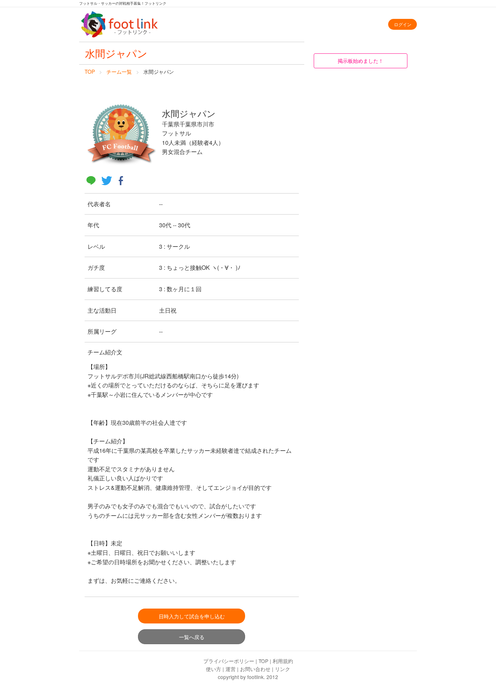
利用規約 (283, 660)
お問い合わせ (255, 668)
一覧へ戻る (191, 637)
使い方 (213, 668)
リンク (282, 668)
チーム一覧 (119, 71)
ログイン (402, 24)
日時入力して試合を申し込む (192, 616)
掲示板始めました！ (360, 60)
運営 (230, 668)
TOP (90, 71)
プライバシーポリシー (228, 660)
